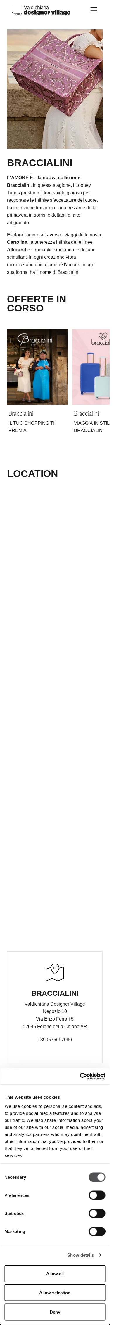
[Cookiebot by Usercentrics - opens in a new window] (79, 1076)
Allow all (55, 1273)
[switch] (97, 1195)
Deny (55, 1311)
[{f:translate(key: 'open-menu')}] (93, 10)
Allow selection (54, 1292)
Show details (80, 1255)
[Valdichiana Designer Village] (41, 9)
